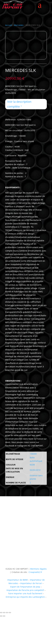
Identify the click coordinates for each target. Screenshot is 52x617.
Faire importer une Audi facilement (25, 593)
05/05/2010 (35, 470)
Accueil (8, 25)
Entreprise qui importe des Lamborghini (25, 597)
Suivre (31, 549)
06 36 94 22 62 (12, 535)
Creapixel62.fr (35, 572)
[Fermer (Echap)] (10, 612)
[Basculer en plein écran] (4, 612)
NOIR (32, 464)
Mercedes (19, 25)
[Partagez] (7, 612)
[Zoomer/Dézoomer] (1, 612)
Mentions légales (38, 568)
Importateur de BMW (17, 579)
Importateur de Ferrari (31, 583)
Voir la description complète (19, 104)
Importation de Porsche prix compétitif (25, 590)
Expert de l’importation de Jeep (25, 586)
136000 (33, 453)
